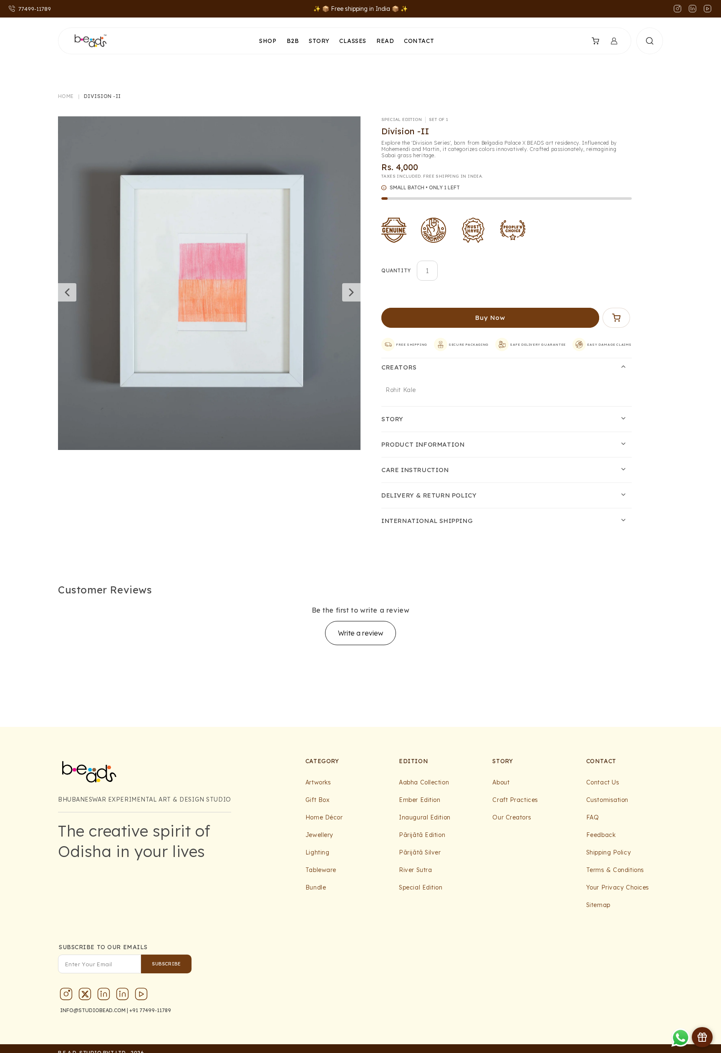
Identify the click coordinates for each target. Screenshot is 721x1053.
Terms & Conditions (615, 870)
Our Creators (511, 817)
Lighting (317, 852)
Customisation (607, 800)
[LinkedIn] (104, 996)
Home (66, 96)
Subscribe (166, 964)
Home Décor (324, 817)
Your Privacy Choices (617, 887)
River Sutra (415, 870)
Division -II (102, 96)
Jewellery (319, 835)
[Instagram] (66, 996)
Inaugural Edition (425, 817)
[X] (85, 996)
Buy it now (490, 318)
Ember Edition (419, 800)
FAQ (592, 817)
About (500, 782)
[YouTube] (141, 996)
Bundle (315, 887)
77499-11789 (34, 8)
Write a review (360, 633)
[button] (590, 41)
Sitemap (598, 905)
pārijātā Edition (422, 835)
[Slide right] (351, 292)
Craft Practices (515, 800)
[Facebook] (122, 996)
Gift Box (317, 800)
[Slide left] (67, 292)
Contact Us (603, 782)
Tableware (320, 870)
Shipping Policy (608, 852)
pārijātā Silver (420, 852)
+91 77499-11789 (150, 1010)
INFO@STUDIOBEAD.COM (93, 1010)
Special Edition (420, 887)
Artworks (318, 782)
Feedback (600, 835)
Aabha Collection (424, 782)
